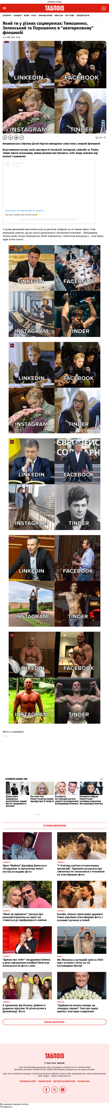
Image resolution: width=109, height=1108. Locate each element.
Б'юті (33, 15)
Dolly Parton (38, 219)
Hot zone (69, 15)
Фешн (26, 15)
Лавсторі (58, 15)
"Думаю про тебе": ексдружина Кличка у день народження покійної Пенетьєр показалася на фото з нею (26, 962)
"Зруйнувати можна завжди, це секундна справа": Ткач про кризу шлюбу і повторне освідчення (77, 1008)
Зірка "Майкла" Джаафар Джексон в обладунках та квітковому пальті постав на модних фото (25, 868)
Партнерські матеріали (64, 1081)
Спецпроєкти (82, 15)
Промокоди (83, 1081)
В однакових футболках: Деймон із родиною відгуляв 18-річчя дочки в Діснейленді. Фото (24, 1008)
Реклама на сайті (28, 1081)
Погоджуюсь (6, 1106)
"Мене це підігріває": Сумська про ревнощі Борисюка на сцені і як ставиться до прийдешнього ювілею (25, 917)
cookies (25, 1104)
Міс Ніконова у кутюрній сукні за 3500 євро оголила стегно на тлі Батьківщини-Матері (80, 962)
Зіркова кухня (45, 15)
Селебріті (6, 15)
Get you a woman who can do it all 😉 (21, 215)
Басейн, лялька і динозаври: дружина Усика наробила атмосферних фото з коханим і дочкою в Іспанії (80, 917)
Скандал (17, 15)
